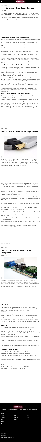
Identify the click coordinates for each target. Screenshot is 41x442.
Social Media (3, 417)
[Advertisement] (20, 28)
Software (6, 5)
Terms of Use (3, 433)
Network (2, 419)
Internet (2, 415)
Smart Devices (16, 417)
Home (2, 5)
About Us (2, 426)
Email (28, 417)
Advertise (2, 428)
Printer (28, 415)
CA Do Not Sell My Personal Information (8, 437)
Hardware (16, 419)
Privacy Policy (3, 435)
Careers (2, 431)
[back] (2, 1)
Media (15, 415)
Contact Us (3, 429)
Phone (28, 419)
